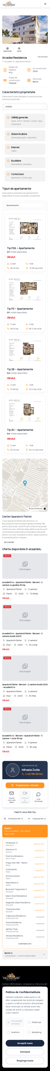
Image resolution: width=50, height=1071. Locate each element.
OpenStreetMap (36, 508)
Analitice (15, 1032)
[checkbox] (9, 1022)
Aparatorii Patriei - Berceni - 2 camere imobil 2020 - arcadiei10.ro (25, 686)
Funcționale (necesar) (16, 1022)
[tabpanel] (25, 148)
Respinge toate (25, 1060)
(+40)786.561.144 (34, 773)
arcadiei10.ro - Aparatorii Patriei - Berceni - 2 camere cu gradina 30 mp (22, 583)
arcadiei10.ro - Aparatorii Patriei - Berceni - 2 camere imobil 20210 (22, 634)
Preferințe (36, 1022)
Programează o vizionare (27, 785)
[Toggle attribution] (44, 508)
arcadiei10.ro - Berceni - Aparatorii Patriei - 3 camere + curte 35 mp (22, 737)
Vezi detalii (9, 542)
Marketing (36, 1032)
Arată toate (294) (25, 944)
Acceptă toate (25, 1043)
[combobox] (25, 106)
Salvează (25, 1051)
